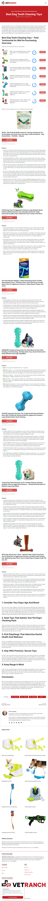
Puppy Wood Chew (6, 704)
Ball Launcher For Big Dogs (8, 755)
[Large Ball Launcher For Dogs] (12, 820)
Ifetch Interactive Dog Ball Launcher (33, 781)
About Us (26, 867)
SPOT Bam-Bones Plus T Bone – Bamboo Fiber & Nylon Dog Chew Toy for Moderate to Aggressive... (20, 101)
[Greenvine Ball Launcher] (35, 794)
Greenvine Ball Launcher (30, 806)
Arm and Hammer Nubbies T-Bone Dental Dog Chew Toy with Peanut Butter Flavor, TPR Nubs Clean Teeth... (20, 69)
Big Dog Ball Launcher (7, 781)
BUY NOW (9, 140)
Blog (3, 873)
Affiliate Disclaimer (28, 872)
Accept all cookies (13, 897)
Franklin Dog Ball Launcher (31, 832)
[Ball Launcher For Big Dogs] (12, 743)
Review (3, 870)
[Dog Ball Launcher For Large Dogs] (12, 794)
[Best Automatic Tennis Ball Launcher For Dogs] (35, 743)
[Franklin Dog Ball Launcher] (35, 820)
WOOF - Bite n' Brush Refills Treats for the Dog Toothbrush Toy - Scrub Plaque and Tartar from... (20, 53)
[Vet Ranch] (9, 2)
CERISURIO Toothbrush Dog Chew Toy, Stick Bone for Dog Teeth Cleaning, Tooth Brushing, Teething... (20, 77)
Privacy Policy (27, 874)
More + (42, 697)
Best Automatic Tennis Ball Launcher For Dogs (35, 755)
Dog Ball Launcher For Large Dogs (9, 806)
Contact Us (26, 869)
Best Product (4, 867)
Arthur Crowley (12, 711)
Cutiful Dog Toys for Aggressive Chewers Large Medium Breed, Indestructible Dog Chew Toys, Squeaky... (20, 61)
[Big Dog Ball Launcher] (12, 768)
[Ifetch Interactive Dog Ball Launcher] (35, 768)
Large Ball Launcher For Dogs (8, 832)
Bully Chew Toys (42, 704)
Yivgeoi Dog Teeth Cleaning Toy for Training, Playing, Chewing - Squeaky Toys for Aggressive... (20, 93)
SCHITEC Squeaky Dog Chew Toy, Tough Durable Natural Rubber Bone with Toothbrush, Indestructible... (20, 85)
